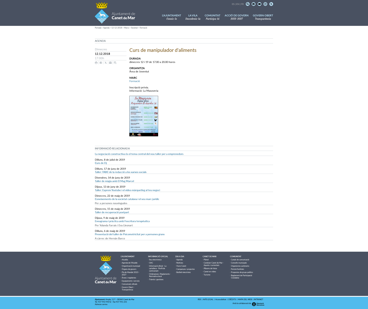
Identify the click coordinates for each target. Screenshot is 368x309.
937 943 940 (103, 302)
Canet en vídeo (210, 271)
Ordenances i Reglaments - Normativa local (160, 275)
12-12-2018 (116, 28)
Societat (134, 28)
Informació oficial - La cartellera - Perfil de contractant (157, 268)
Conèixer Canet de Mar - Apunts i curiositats (214, 264)
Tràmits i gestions (156, 279)
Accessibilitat (220, 299)
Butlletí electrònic (183, 272)
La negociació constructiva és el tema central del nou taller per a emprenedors (139, 153)
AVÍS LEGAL (208, 299)
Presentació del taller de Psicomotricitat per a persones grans (130, 234)
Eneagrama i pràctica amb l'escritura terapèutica (122, 221)
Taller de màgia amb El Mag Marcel (114, 181)
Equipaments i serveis (131, 281)
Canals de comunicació (240, 259)
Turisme (207, 275)
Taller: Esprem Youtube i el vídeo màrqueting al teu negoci (127, 190)
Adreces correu (101, 304)
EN (237, 4)
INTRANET (258, 299)
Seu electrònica (155, 259)
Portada (98, 28)
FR (242, 4)
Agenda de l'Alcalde (129, 263)
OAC (151, 263)
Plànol (206, 259)
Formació (143, 28)
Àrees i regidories (129, 278)
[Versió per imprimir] (96, 62)
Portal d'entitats (237, 269)
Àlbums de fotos (210, 268)
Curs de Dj (101, 162)
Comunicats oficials (129, 284)
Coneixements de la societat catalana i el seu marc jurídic (127, 199)
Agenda (106, 28)
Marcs (126, 28)
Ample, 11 (110, 299)
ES (233, 4)
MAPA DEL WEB (245, 299)
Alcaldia (125, 259)
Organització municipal (131, 266)
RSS (199, 299)
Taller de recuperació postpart (112, 212)
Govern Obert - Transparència (128, 288)
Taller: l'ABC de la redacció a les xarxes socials (120, 172)
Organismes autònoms (240, 266)
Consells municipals (239, 263)
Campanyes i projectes (185, 269)
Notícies (179, 263)
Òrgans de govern (129, 269)
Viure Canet (181, 266)
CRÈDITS (232, 299)
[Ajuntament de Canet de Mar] (114, 22)
